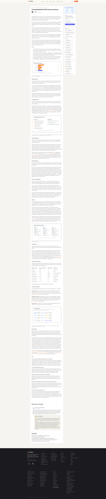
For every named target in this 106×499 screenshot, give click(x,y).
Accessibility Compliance (54, 456)
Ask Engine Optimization (44, 464)
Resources (53, 1)
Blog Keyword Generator (43, 480)
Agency (47, 1)
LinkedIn (75, 497)
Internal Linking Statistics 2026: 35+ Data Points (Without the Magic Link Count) (44, 439)
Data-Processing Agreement (74, 457)
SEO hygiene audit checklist (49, 110)
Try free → (76, 1)
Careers (72, 460)
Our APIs (62, 1)
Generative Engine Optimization (71, 480)
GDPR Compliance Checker (43, 473)
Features (42, 1)
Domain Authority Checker (43, 474)
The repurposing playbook (37, 294)
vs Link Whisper (55, 477)
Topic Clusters (68, 477)
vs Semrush (54, 473)
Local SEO (68, 474)
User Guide (62, 456)
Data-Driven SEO (43, 453)
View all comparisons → (56, 487)
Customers (58, 1)
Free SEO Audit (29, 474)
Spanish (67, 10)
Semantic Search (69, 473)
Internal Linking (53, 453)
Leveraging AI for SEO (44, 460)
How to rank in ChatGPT (70, 487)
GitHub (62, 460)
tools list (56, 174)
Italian (72, 10)
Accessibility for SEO (69, 484)
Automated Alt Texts (53, 457)
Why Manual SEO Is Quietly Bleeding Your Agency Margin (41, 435)
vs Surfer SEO (55, 474)
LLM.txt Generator (42, 481)
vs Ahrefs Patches (55, 484)
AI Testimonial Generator (30, 477)
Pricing (50, 1)
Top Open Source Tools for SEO (71, 491)
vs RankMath (54, 481)
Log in (72, 1)
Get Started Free (70, 24)
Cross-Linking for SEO (44, 456)
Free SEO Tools (29, 470)
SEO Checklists (29, 481)
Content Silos (68, 481)
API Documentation (63, 457)
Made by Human (73, 453)
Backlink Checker (42, 484)
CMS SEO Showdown (30, 484)
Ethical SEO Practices (69, 488)
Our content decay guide (49, 153)
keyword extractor (41, 87)
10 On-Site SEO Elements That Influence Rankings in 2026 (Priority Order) (43, 438)
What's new (62, 453)
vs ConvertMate (55, 480)
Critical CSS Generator (30, 480)
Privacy (71, 456)
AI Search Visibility (53, 460)
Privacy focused (43, 457)
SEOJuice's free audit (35, 351)
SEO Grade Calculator (43, 477)
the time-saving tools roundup (41, 352)
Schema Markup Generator (30, 473)
